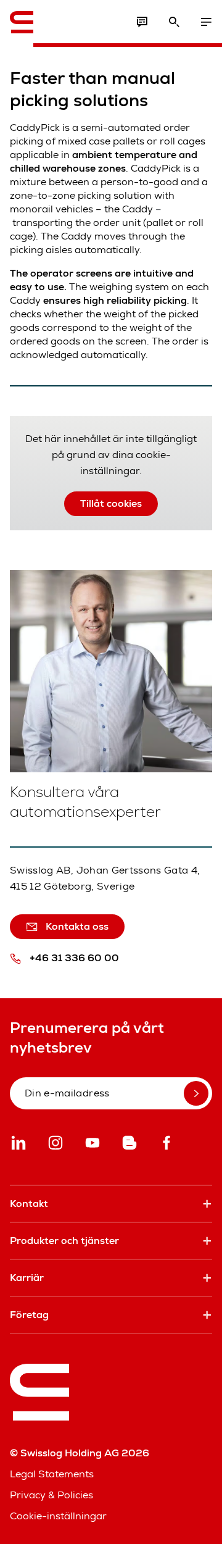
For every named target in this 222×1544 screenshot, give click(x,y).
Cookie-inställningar (58, 1515)
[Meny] (206, 22)
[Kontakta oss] (142, 22)
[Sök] (174, 22)
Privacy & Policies (51, 1494)
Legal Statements (52, 1473)
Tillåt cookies (111, 503)
